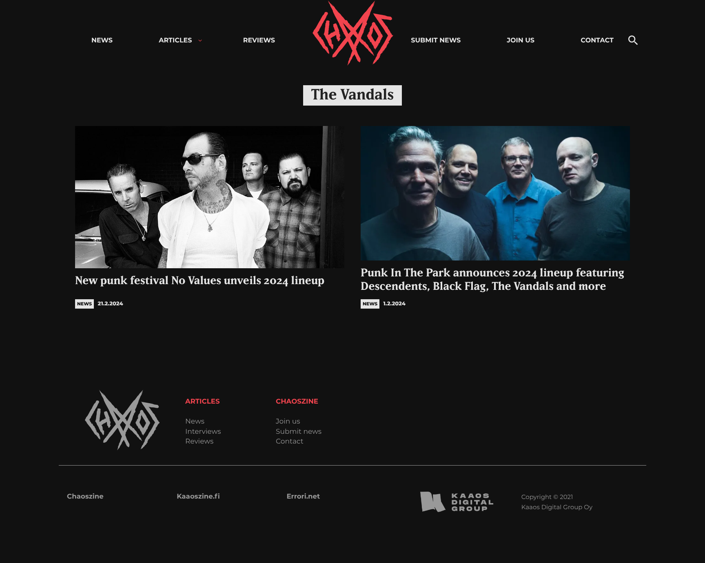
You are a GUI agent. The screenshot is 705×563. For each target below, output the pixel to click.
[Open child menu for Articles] (200, 40)
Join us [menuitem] (520, 40)
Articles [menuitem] (175, 40)
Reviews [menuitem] (259, 40)
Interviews (203, 432)
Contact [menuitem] (597, 40)
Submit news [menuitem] (436, 40)
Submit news (298, 432)
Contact (290, 442)
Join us (288, 422)
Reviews (199, 442)
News (194, 422)
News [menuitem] (102, 40)
